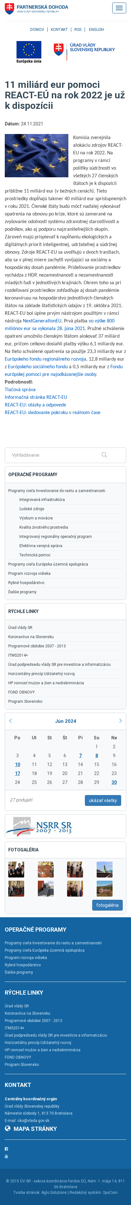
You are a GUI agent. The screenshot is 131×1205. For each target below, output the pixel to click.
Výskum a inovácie (36, 518)
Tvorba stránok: (26, 1192)
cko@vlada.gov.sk (33, 1120)
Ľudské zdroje (31, 509)
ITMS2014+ (18, 655)
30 (114, 782)
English (96, 29)
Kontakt (59, 29)
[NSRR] (39, 825)
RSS (77, 29)
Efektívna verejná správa (40, 546)
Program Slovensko (25, 701)
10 (17, 764)
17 (17, 773)
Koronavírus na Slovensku (31, 637)
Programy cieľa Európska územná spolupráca (48, 564)
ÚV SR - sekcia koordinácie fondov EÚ (53, 1181)
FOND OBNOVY (21, 692)
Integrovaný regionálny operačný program (55, 536)
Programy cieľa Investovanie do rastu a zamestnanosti (56, 491)
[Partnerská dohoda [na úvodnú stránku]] (36, 9)
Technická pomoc (35, 555)
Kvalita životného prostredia (43, 527)
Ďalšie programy (22, 592)
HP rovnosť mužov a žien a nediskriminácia (46, 683)
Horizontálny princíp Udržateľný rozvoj (41, 674)
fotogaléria (107, 905)
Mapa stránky (35, 1128)
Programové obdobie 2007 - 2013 (37, 646)
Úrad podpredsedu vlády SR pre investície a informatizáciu (59, 664)
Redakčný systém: (86, 1192)
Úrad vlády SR (20, 627)
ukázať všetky (103, 800)
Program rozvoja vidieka (29, 573)
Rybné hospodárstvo (26, 583)
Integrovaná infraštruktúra (42, 499)
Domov (37, 29)
